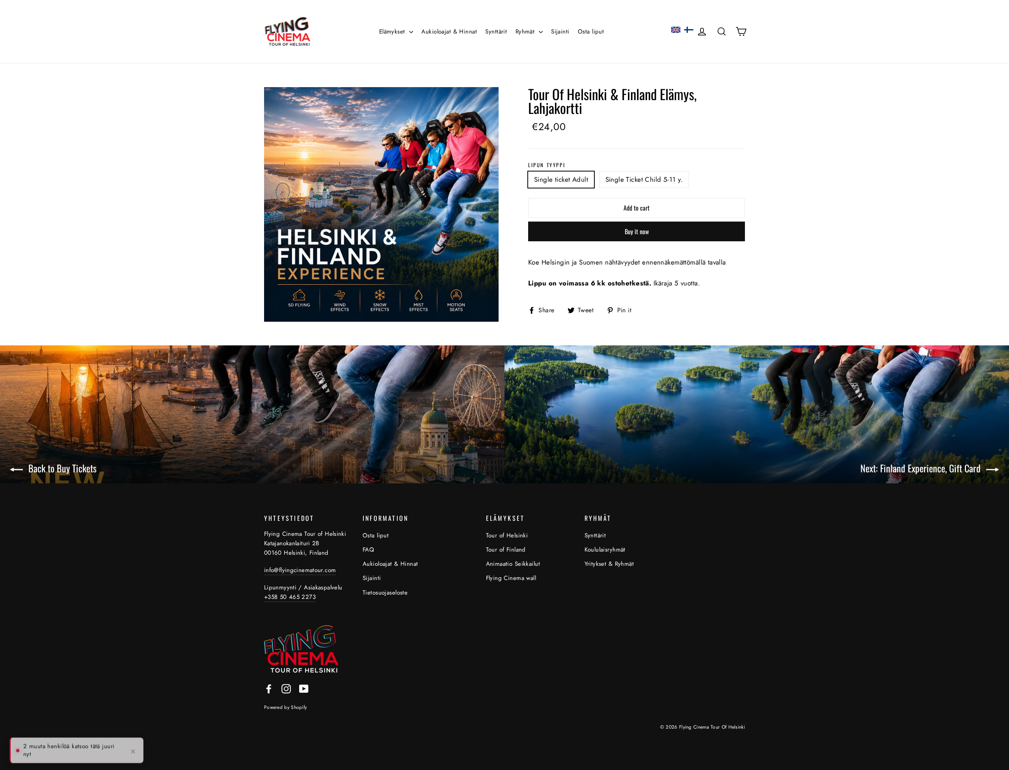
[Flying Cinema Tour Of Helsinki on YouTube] (304, 688)
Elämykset (393, 31)
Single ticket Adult (561, 179)
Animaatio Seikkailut (513, 563)
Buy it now (637, 231)
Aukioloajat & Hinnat (449, 31)
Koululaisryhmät (605, 549)
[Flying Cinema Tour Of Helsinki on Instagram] (286, 688)
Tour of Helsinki (507, 535)
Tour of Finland (506, 549)
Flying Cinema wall (511, 578)
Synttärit (496, 31)
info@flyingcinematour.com (300, 570)
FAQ (368, 549)
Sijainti (560, 31)
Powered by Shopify (285, 707)
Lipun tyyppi (546, 165)
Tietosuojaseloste (385, 592)
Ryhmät (526, 31)
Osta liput (591, 31)
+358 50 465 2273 (290, 597)
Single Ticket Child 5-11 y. (644, 179)
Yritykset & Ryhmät (609, 563)
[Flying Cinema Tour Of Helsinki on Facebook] (269, 688)
